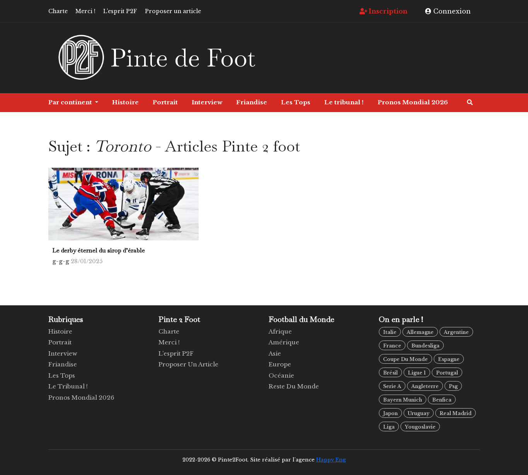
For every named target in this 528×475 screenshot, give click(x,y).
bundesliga (425, 346)
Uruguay (418, 413)
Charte (58, 11)
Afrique (280, 331)
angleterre (425, 386)
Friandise (251, 102)
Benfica (441, 400)
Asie (275, 353)
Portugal (447, 373)
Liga (389, 427)
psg (453, 386)
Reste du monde (294, 386)
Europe (280, 364)
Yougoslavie (420, 427)
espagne (449, 359)
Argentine (456, 332)
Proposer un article (173, 11)
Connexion (451, 11)
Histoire (125, 102)
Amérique (284, 342)
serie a (392, 386)
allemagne (420, 332)
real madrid (455, 413)
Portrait (165, 102)
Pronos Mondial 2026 (413, 102)
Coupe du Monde (405, 359)
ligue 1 (417, 373)
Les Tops (295, 102)
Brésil (390, 373)
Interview (207, 102)
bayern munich (402, 400)
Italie (390, 332)
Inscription (387, 11)
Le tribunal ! (344, 102)
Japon (390, 413)
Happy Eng (331, 459)
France (392, 346)
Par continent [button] (71, 102)
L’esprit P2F (120, 11)
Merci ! (85, 11)
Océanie (281, 375)
